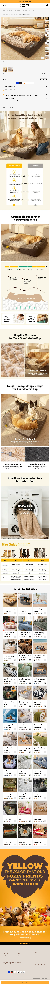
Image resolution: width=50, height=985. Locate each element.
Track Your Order (22, 951)
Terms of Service (36, 978)
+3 (43, 613)
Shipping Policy (6, 953)
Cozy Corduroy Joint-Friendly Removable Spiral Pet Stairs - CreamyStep (25, 610)
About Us (5, 951)
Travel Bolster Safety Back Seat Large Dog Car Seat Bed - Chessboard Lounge (10, 817)
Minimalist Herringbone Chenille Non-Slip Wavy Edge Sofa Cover (40, 748)
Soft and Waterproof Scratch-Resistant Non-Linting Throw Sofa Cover (25, 679)
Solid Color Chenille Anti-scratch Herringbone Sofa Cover (24, 771)
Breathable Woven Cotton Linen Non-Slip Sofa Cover (9, 748)
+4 (28, 613)
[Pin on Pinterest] (8, 107)
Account (20, 953)
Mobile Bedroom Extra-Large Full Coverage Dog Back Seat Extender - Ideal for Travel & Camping (9, 702)
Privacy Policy (44, 978)
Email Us (28, 943)
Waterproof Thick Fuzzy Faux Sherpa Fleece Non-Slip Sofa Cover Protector (24, 633)
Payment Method (6, 958)
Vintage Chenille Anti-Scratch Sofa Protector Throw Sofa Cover (25, 656)
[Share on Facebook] (6, 107)
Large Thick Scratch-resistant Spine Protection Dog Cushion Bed (10, 609)
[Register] (22, 967)
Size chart (45, 73)
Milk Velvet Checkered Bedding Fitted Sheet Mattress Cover (40, 702)
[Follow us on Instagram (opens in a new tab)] (38, 964)
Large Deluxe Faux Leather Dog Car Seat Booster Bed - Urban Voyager (9, 840)
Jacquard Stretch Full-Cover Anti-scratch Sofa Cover (24, 794)
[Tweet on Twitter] (10, 107)
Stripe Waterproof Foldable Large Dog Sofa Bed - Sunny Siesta (39, 656)
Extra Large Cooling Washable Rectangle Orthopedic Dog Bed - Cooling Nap (10, 725)
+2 (12, 775)
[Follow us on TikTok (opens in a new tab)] (44, 964)
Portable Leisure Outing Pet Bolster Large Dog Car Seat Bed (9, 771)
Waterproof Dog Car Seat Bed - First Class (25, 840)
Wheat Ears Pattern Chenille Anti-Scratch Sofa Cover (39, 771)
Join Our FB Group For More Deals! (40, 952)
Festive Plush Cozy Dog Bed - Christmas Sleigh (40, 840)
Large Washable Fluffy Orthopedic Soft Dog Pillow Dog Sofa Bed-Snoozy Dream (40, 817)
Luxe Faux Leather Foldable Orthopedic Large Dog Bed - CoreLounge (24, 748)
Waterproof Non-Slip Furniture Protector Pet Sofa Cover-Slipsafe (10, 794)
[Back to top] (44, 976)
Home (4, 14)
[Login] (43, 5)
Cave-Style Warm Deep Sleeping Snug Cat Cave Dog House (40, 725)
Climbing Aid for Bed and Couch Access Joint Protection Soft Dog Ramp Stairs (10, 656)
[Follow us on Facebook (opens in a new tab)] (35, 964)
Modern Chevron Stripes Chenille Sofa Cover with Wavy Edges (10, 679)
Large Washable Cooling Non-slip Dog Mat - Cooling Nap (40, 609)
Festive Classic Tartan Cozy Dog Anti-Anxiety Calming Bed (10, 633)
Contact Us (20, 955)
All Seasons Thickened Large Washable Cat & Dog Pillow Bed (24, 702)
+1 (12, 798)
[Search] (6, 5)
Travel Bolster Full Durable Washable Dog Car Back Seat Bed (40, 794)
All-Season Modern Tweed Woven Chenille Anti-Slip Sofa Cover (40, 633)
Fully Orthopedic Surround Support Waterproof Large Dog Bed (39, 679)
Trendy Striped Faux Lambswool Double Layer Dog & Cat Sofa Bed (25, 817)
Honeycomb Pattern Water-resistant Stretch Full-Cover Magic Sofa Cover (24, 725)
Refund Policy (5, 955)
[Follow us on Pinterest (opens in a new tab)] (41, 964)
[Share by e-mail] (12, 107)
